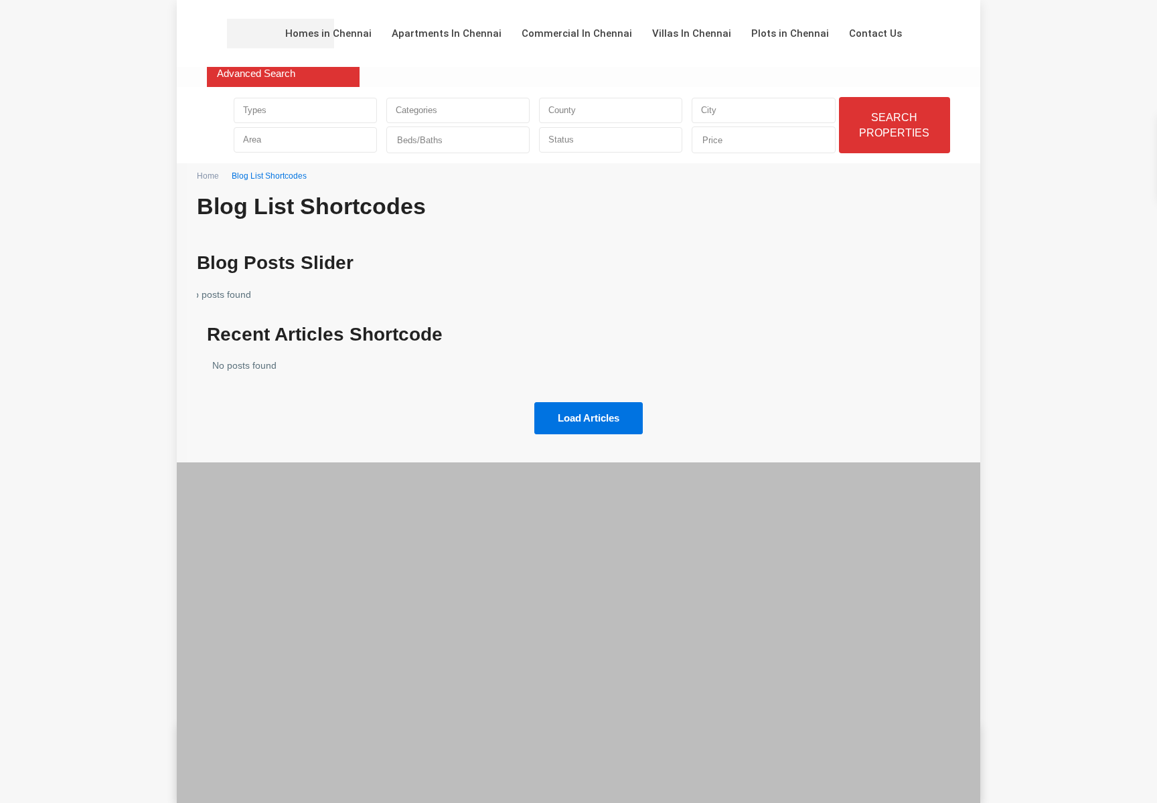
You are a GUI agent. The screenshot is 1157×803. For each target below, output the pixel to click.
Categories (416, 110)
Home (208, 176)
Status (561, 140)
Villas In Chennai (691, 33)
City (708, 110)
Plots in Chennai (790, 33)
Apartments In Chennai (447, 33)
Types (254, 110)
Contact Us (875, 33)
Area (252, 140)
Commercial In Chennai (577, 33)
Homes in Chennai (328, 33)
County (562, 110)
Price (712, 140)
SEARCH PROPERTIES (894, 125)
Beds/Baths (420, 140)
